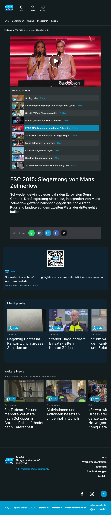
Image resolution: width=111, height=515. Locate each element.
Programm (42, 20)
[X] (64, 233)
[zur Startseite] (9, 8)
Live (6, 20)
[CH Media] (98, 508)
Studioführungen (97, 471)
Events (54, 20)
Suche (30, 20)
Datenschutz (44, 507)
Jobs (104, 457)
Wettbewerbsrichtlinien (75, 507)
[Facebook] (56, 233)
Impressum (57, 507)
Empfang (101, 466)
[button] (39, 233)
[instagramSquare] (92, 494)
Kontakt (102, 476)
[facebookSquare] (82, 494)
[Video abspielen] (55, 61)
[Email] (48, 233)
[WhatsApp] (31, 233)
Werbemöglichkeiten (94, 461)
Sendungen (18, 20)
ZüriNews (8, 30)
